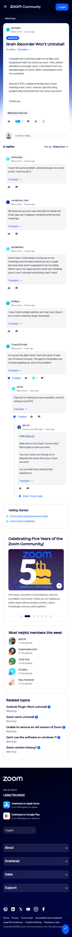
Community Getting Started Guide (29, 516)
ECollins (23, 669)
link (47, 454)
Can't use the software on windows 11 (31, 737)
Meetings (10, 18)
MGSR (26, 425)
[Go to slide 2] (25, 616)
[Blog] (5, 909)
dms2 (20, 386)
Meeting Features (17, 113)
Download (12, 861)
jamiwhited (17, 247)
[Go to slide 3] (31, 616)
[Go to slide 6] (46, 616)
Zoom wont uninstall (20, 717)
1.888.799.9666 (14, 795)
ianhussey (16, 157)
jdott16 (22, 639)
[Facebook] (43, 909)
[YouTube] (28, 909)
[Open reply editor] (36, 135)
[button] (5, 7)
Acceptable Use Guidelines (48, 917)
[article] (36, 172)
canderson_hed (19, 200)
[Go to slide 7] (50, 616)
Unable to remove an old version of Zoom (34, 727)
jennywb (15, 27)
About (9, 848)
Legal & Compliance (13, 922)
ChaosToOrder (19, 344)
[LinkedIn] (13, 909)
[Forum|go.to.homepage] (25, 7)
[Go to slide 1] (21, 616)
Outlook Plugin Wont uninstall (26, 706)
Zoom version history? (21, 747)
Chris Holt (24, 659)
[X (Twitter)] (20, 909)
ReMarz (15, 301)
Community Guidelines (22, 521)
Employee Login (52, 922)
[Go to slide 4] (37, 616)
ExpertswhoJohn (28, 649)
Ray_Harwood (26, 679)
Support (11, 888)
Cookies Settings (33, 922)
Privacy (15, 917)
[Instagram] (36, 909)
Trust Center (27, 917)
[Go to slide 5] (42, 616)
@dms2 (30, 436)
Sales (9, 874)
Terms (6, 917)
